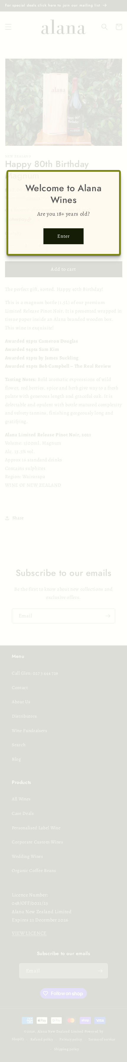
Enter (63, 236)
